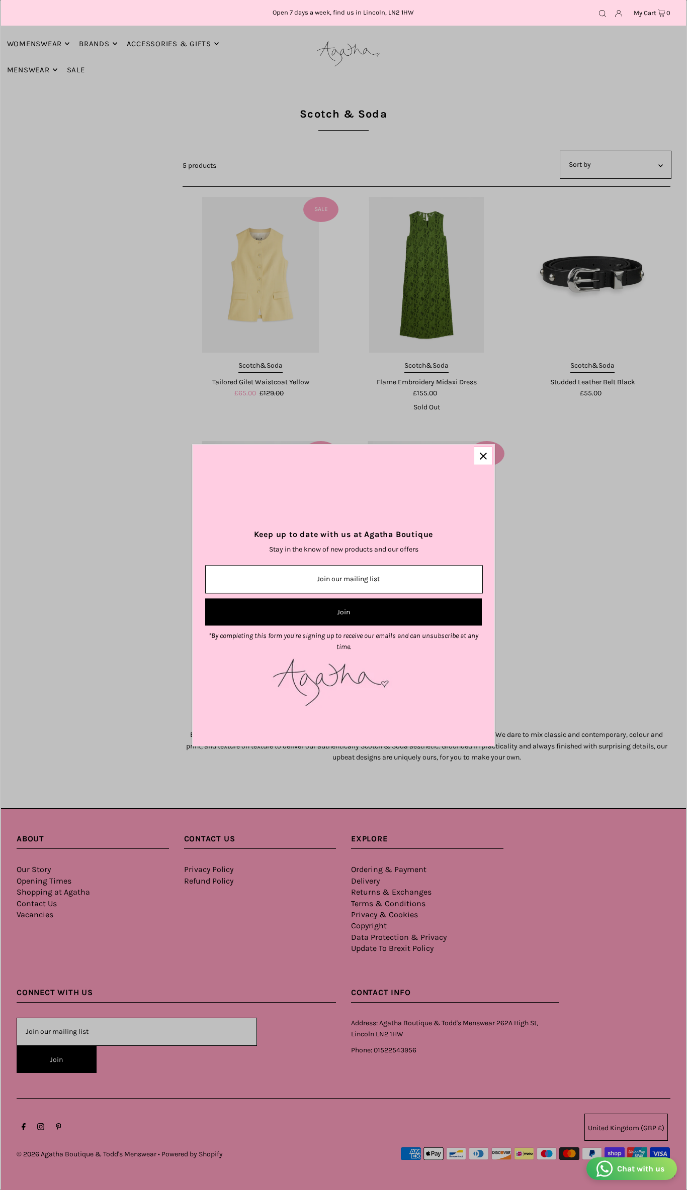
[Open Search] (602, 13)
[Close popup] (483, 456)
